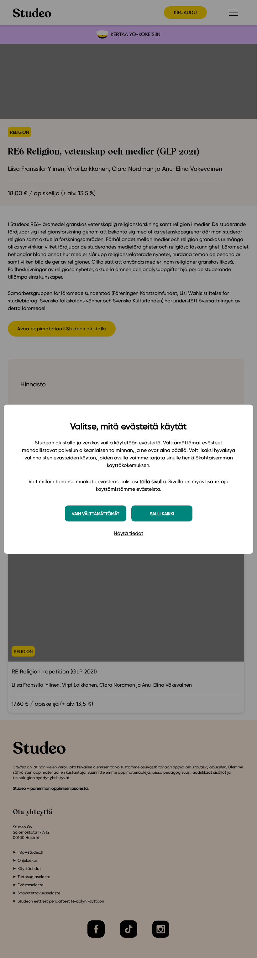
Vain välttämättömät (95, 513)
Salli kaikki (162, 513)
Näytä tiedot (128, 533)
